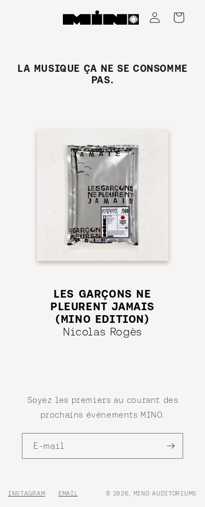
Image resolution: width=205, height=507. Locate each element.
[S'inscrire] (171, 446)
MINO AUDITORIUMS (165, 493)
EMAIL (68, 493)
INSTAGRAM (26, 493)
